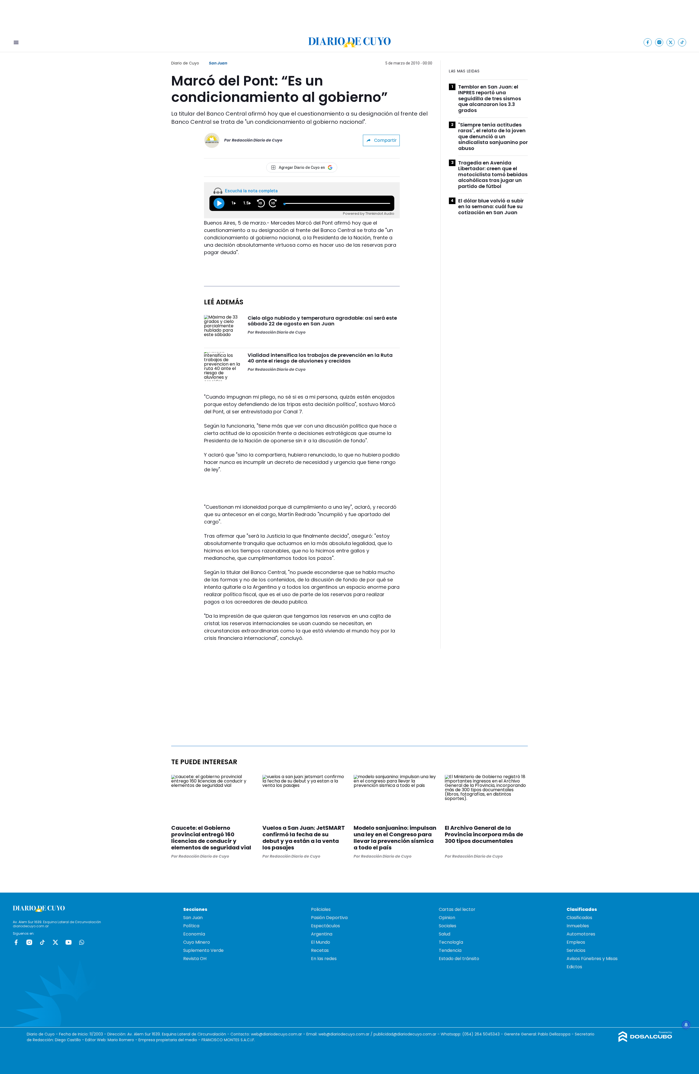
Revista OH (194, 958)
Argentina (321, 934)
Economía (194, 934)
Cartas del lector (457, 909)
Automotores (581, 934)
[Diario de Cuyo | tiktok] (682, 42)
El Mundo (320, 942)
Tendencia (450, 950)
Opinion (447, 917)
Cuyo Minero (196, 942)
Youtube (68, 942)
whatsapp (81, 942)
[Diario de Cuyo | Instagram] (659, 42)
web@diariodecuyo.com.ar (276, 1034)
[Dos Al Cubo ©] (645, 1040)
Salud (444, 934)
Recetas (320, 950)
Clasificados (579, 917)
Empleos (576, 942)
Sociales (447, 926)
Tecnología (451, 942)
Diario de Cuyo (185, 63)
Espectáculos (325, 926)
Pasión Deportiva (329, 917)
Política (191, 926)
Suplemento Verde (203, 950)
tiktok (42, 942)
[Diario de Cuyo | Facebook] (648, 42)
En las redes (324, 958)
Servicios (576, 950)
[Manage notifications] (686, 1024)
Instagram (29, 942)
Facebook (16, 942)
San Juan (218, 63)
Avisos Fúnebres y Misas (592, 958)
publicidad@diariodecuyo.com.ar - (407, 1034)
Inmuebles (578, 926)
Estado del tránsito (459, 958)
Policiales (321, 909)
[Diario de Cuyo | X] (671, 42)
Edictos (574, 967)
